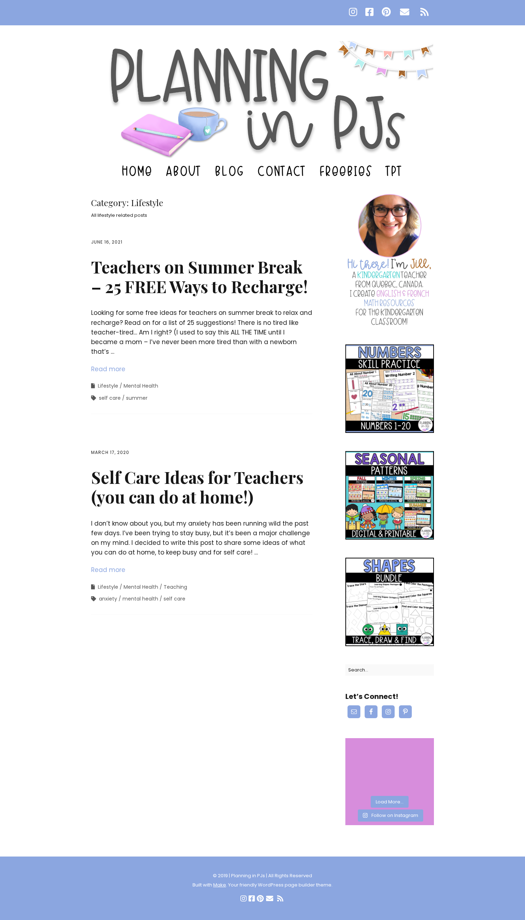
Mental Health (141, 385)
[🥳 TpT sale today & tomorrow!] (389, 749)
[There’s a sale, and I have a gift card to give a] (361, 749)
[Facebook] (369, 12)
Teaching (175, 587)
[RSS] (424, 12)
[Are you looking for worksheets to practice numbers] (418, 766)
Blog (230, 171)
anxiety (108, 598)
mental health (140, 598)
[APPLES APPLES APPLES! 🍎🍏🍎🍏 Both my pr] (389, 784)
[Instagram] (355, 12)
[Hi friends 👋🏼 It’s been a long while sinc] (418, 749)
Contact (282, 171)
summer (137, 398)
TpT (395, 171)
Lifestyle (108, 385)
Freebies (347, 171)
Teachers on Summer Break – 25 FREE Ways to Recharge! (199, 276)
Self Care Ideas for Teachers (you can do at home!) (197, 487)
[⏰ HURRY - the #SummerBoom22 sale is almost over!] (361, 784)
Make (219, 884)
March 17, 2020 (110, 452)
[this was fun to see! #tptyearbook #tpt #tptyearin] (361, 766)
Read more (108, 369)
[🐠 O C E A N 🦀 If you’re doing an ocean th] (389, 766)
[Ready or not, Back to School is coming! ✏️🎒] (418, 784)
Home (137, 171)
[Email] (404, 12)
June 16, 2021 (106, 242)
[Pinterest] (386, 12)
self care (110, 398)
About (184, 171)
